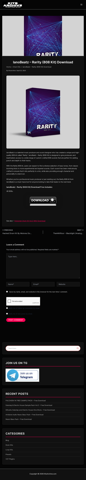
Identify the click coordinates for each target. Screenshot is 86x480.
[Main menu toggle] (81, 4)
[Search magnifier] (77, 348)
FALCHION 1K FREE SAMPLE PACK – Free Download (26, 401)
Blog (7, 440)
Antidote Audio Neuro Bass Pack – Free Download (24, 415)
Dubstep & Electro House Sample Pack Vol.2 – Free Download (29, 405)
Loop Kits (9, 450)
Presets (8, 454)
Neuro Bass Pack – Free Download (19, 419)
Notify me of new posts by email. (20, 314)
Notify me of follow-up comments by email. (24, 308)
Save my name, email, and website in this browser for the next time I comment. (38, 292)
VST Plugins (10, 459)
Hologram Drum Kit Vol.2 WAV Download (29, 221)
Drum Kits (9, 445)
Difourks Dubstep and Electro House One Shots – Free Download (30, 410)
